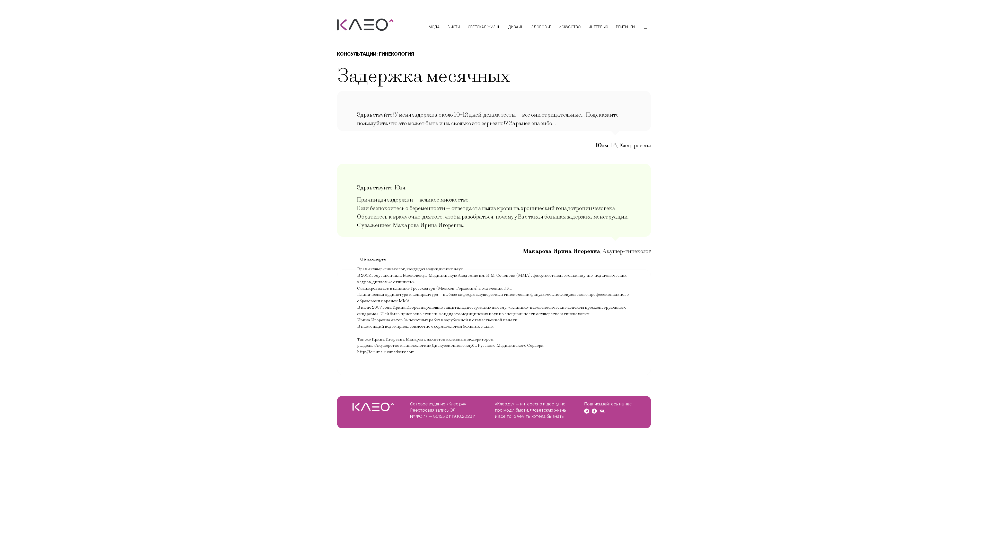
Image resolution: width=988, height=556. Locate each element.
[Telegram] (586, 411)
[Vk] (602, 411)
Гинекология (396, 54)
